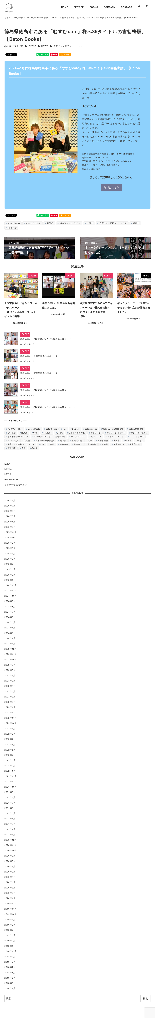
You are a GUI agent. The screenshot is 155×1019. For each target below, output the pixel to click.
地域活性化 (77, 440)
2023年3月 (10, 696)
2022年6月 (10, 744)
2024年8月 (10, 606)
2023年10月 (10, 659)
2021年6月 (10, 807)
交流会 (27, 440)
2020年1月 (10, 898)
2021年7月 (10, 802)
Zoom (60, 432)
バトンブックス (78, 436)
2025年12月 (10, 532)
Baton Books (34, 428)
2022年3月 (10, 760)
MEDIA (8, 468)
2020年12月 (10, 839)
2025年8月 (10, 548)
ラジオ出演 (13, 440)
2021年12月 (10, 776)
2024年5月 (10, 622)
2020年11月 (10, 845)
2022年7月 (10, 738)
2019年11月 (10, 908)
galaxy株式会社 (33, 223)
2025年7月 (10, 553)
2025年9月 (10, 542)
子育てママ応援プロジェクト (67, 46)
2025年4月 (10, 563)
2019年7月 (10, 919)
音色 (23, 448)
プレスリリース (136, 436)
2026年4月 (10, 521)
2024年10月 (10, 595)
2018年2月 (10, 988)
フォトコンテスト (115, 436)
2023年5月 (10, 685)
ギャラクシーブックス (70, 223)
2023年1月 (10, 707)
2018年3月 (10, 982)
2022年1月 (10, 770)
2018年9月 (10, 956)
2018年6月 (10, 972)
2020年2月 (10, 892)
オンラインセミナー (116, 432)
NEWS (44, 46)
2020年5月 (10, 876)
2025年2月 (10, 574)
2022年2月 (10, 765)
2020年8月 (10, 861)
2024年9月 (10, 601)
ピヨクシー (96, 436)
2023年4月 (10, 691)
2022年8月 (10, 733)
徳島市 (135, 223)
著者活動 (12, 448)
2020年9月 (10, 855)
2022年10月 (10, 723)
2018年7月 (10, 967)
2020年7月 (10, 866)
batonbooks (51, 428)
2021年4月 (10, 818)
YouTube (47, 432)
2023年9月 (10, 664)
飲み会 (34, 448)
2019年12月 (10, 903)
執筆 (90, 440)
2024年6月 (10, 616)
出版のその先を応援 (44, 440)
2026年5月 (10, 516)
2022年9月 (10, 728)
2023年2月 (10, 701)
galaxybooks (14, 223)
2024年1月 (10, 643)
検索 (145, 998)
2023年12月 (10, 648)
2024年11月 (10, 590)
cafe (65, 428)
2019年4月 (10, 929)
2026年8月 (10, 500)
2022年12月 (10, 712)
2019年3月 (10, 935)
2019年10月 (10, 914)
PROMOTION (11, 479)
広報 (42, 444)
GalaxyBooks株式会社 (112, 428)
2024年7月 (10, 611)
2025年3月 (10, 569)
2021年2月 (10, 829)
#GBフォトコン (15, 428)
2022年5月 (10, 749)
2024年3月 (10, 632)
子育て (140, 440)
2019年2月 (10, 940)
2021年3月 (10, 823)
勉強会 (63, 440)
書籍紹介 (78, 444)
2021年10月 (10, 786)
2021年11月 (10, 781)
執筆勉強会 (102, 440)
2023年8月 (10, 670)
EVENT (32, 46)
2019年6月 (10, 924)
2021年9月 (10, 791)
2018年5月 (10, 977)
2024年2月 (10, 638)
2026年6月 (10, 510)
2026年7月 (10, 505)
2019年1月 (10, 945)
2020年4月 (10, 882)
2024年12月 (10, 585)
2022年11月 (10, 717)
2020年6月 (10, 871)
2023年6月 (10, 680)
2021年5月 (10, 813)
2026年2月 (10, 526)
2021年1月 (10, 834)
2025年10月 (10, 537)
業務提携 (92, 444)
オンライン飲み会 (139, 432)
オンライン (96, 432)
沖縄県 (105, 444)
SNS (35, 432)
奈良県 (128, 440)
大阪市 (89, 223)
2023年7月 (10, 675)
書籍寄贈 (12, 227)
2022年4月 (10, 754)
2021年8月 (10, 797)
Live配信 (12, 432)
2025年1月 (10, 579)
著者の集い (119, 444)
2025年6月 (10, 558)
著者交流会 (134, 444)
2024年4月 (10, 627)
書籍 (52, 444)
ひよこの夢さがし (76, 432)
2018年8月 (10, 961)
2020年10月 (10, 850)
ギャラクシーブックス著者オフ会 (49, 436)
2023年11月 (10, 654)
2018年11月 (10, 951)
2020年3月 (10, 887)
